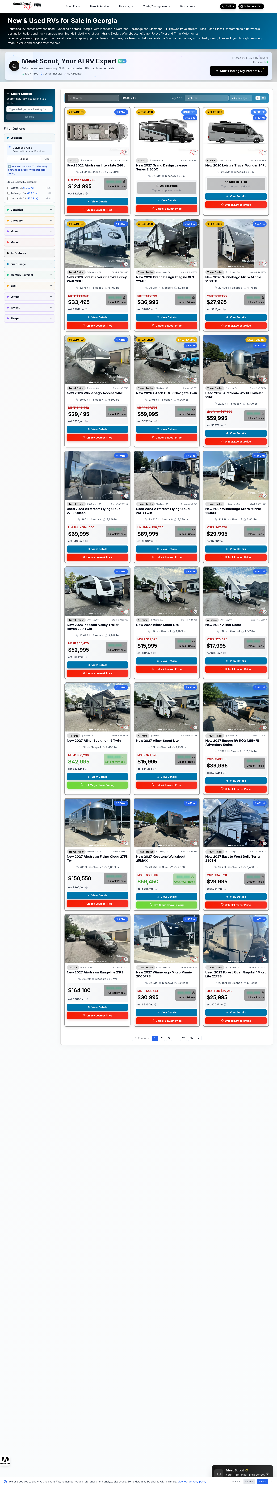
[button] (138, 66)
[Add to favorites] (126, 152)
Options (236, 1481)
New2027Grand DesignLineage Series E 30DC (161, 167)
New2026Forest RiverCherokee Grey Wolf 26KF (97, 279)
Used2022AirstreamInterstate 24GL (96, 165)
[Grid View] (258, 98)
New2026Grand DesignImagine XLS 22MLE (165, 279)
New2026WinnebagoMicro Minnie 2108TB (233, 279)
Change (24, 159)
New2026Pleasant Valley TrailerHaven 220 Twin (93, 627)
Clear (47, 159)
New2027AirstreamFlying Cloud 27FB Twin (97, 858)
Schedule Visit (253, 6)
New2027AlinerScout (223, 625)
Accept (262, 1481)
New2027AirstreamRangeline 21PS (95, 972)
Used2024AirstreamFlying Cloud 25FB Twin (163, 511)
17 (183, 1038)
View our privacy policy (192, 1481)
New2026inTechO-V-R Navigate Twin (166, 393)
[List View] (262, 98)
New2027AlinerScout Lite (157, 625)
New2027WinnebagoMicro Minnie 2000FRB (164, 974)
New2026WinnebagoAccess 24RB (95, 393)
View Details (99, 201)
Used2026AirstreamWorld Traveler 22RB (234, 395)
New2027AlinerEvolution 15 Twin (94, 741)
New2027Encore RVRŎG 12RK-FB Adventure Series (232, 743)
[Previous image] (138, 132)
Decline (249, 1481)
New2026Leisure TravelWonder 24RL (235, 165)
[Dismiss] (215, 1468)
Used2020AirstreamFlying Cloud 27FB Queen (94, 511)
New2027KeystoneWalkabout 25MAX (160, 858)
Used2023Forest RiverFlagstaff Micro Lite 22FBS (236, 974)
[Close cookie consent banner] (272, 1481)
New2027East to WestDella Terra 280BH (232, 858)
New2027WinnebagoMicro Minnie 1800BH (233, 511)
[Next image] (195, 132)
